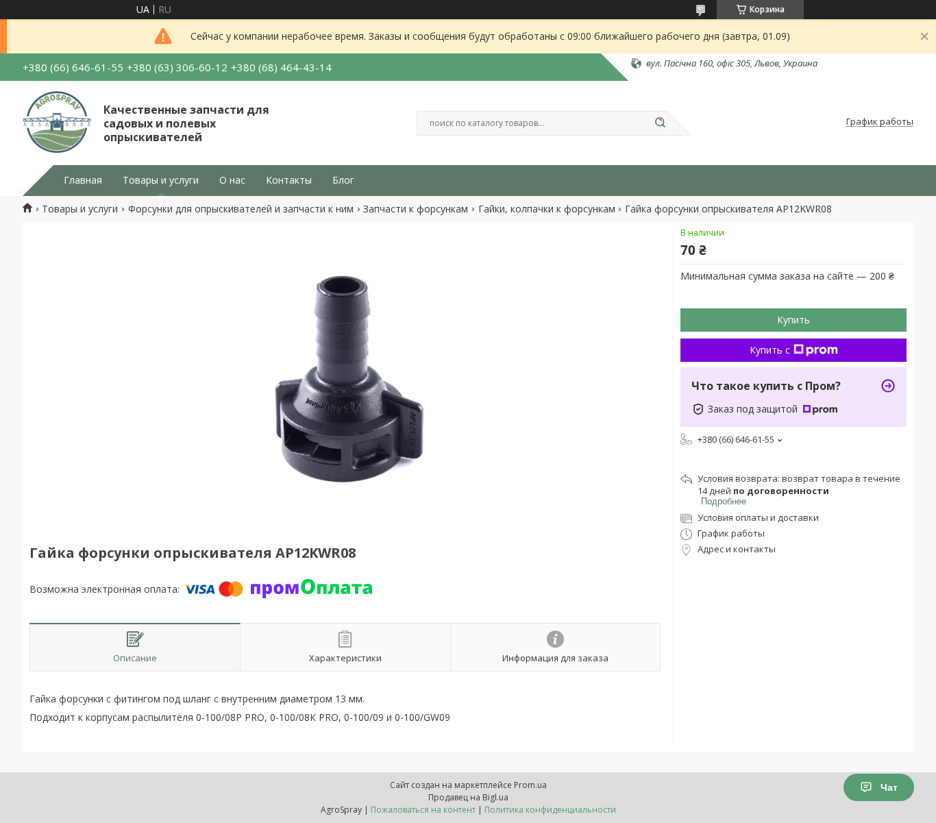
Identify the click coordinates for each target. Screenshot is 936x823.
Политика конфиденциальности (550, 809)
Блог (343, 180)
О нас (232, 180)
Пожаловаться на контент (423, 809)
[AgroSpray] (57, 122)
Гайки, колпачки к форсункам (546, 209)
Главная (83, 180)
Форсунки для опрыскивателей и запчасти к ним (241, 209)
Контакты (289, 180)
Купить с (770, 349)
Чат (889, 787)
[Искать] (660, 123)
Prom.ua (530, 785)
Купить (793, 319)
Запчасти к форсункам (415, 209)
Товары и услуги (161, 180)
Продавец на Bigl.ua (468, 797)
